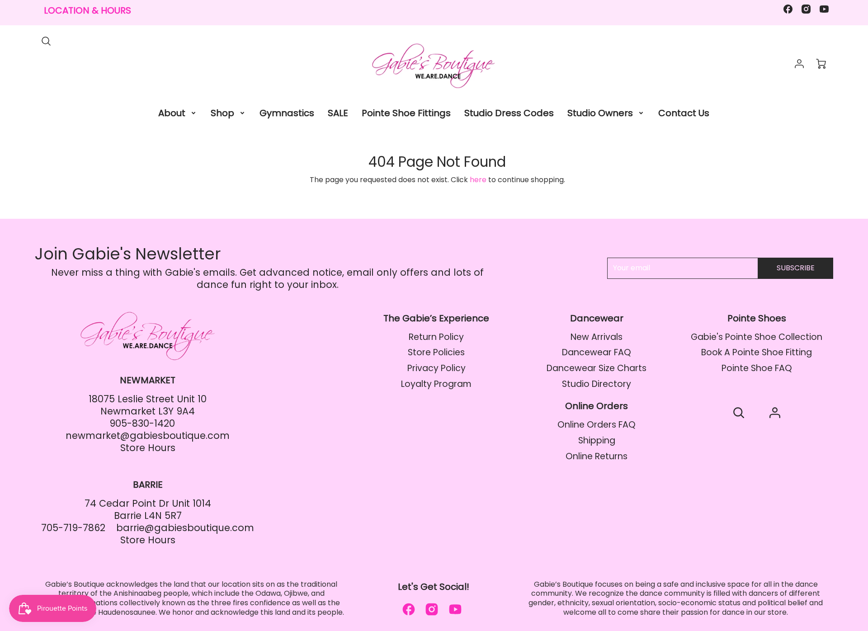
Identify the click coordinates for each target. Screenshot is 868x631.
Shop (222, 113)
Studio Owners (600, 113)
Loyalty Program (436, 384)
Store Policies (436, 352)
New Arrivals (597, 337)
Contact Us (683, 113)
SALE (338, 113)
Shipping (596, 440)
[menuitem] (177, 113)
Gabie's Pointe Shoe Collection (756, 337)
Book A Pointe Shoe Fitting (756, 352)
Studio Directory (596, 384)
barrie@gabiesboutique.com (185, 527)
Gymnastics (286, 113)
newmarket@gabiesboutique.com (148, 435)
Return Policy (436, 337)
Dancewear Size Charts (596, 368)
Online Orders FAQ (596, 425)
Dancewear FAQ (596, 352)
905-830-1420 (142, 423)
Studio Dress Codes (509, 113)
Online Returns (596, 456)
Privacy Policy (436, 368)
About (171, 113)
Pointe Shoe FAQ (757, 368)
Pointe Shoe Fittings (406, 113)
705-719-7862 (73, 527)
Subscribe (796, 268)
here (478, 179)
